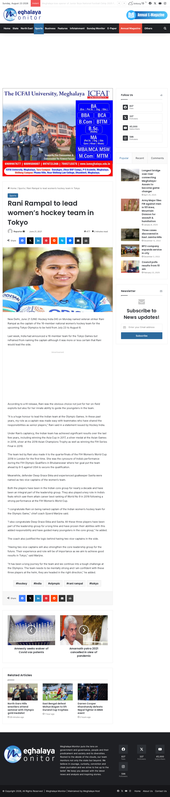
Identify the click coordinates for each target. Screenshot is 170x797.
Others (148, 28)
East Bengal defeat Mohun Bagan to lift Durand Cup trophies (55, 707)
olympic (55, 583)
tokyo (94, 583)
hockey (22, 583)
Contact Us (161, 791)
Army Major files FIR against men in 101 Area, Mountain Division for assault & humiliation (151, 211)
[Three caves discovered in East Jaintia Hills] (130, 235)
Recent (140, 158)
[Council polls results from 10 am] (130, 266)
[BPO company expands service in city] (130, 250)
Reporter (18, 231)
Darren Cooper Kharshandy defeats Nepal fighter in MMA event (90, 708)
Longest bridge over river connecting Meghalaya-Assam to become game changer (151, 181)
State (15, 28)
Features (63, 28)
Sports (39, 28)
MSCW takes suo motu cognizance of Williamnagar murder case (75, 3)
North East (27, 28)
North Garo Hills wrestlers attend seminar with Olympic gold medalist (21, 708)
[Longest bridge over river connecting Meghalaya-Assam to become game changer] (130, 175)
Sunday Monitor (96, 28)
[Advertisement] (85, 60)
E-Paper (112, 28)
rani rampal (75, 583)
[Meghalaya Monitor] (22, 14)
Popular (124, 158)
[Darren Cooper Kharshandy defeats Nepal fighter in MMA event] (93, 691)
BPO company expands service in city (152, 249)
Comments (157, 158)
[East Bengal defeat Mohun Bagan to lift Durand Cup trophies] (58, 691)
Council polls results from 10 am (151, 265)
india (38, 583)
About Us (148, 791)
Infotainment (77, 28)
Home (7, 28)
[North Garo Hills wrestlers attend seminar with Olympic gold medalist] (23, 691)
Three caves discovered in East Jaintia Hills (152, 234)
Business (50, 28)
